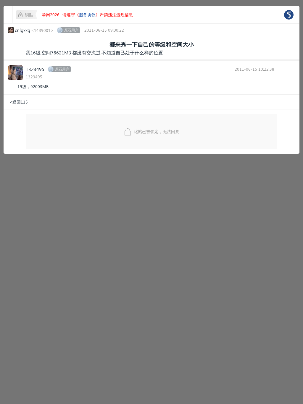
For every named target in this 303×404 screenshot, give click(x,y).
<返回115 (18, 102)
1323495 (35, 69)
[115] (289, 15)
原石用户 (71, 30)
